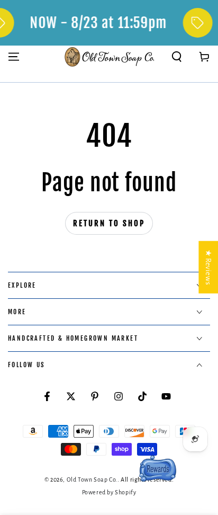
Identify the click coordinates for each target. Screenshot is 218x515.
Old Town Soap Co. (92, 479)
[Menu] (14, 57)
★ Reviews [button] (208, 267)
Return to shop (109, 223)
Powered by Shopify (109, 492)
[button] (176, 57)
